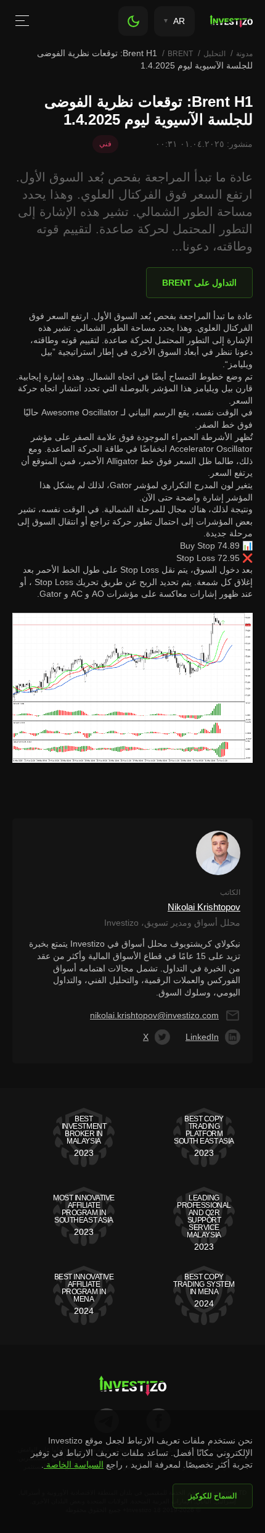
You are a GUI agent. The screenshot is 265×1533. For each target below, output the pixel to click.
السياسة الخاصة (74, 1464)
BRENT (180, 53)
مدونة (244, 53)
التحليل (214, 53)
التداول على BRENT (199, 283)
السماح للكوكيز (213, 1496)
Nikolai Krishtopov (204, 907)
